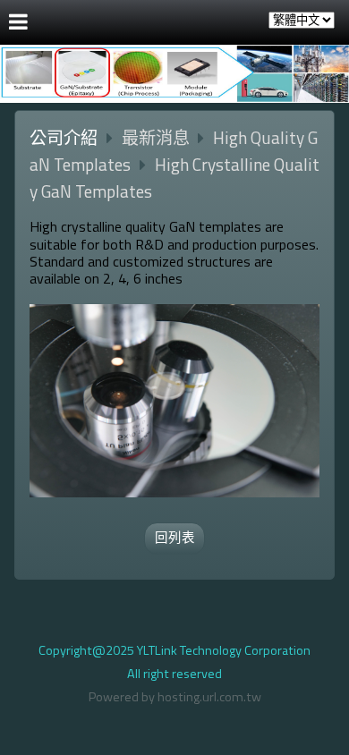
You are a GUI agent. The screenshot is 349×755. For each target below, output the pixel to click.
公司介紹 (64, 137)
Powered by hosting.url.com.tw (175, 697)
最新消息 (157, 137)
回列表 (175, 537)
